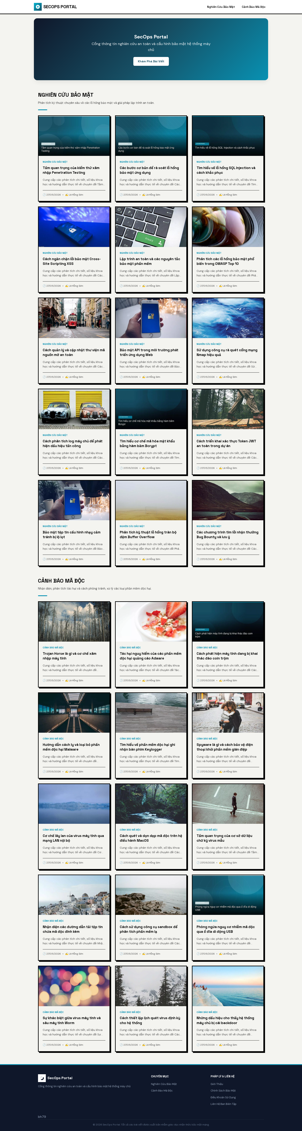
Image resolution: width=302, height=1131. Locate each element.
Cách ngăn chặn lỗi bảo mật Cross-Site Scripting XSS (72, 261)
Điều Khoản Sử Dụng (223, 1097)
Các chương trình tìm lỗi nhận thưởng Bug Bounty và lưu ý (227, 534)
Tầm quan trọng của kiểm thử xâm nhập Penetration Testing (71, 170)
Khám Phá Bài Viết (151, 61)
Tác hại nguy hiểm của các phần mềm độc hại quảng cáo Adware (150, 656)
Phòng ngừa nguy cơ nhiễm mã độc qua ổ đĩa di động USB (226, 929)
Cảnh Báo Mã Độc (253, 7)
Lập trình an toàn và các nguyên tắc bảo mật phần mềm (150, 261)
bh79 (42, 1117)
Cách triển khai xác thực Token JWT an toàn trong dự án (226, 443)
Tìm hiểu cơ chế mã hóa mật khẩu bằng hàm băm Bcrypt (147, 443)
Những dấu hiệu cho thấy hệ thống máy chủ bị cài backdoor (225, 1020)
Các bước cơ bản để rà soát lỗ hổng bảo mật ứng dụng (149, 170)
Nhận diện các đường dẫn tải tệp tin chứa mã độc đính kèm (73, 929)
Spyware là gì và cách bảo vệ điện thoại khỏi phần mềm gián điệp (225, 747)
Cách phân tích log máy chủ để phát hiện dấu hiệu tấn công (73, 443)
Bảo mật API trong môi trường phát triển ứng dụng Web (149, 352)
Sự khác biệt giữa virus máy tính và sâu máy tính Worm (72, 1020)
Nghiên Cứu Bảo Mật (221, 7)
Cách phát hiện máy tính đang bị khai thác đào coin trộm (227, 656)
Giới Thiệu (217, 1084)
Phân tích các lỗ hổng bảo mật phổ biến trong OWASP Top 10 (225, 261)
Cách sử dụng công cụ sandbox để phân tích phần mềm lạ (149, 929)
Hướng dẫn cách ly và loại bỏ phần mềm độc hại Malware (71, 747)
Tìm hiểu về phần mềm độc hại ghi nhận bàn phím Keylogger (147, 747)
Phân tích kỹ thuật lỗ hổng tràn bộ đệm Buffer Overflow (148, 534)
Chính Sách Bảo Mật (223, 1090)
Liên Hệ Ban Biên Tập (223, 1104)
